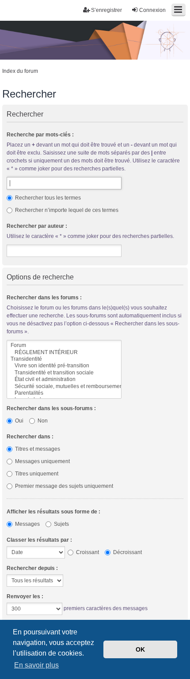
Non (42, 421)
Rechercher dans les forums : (44, 297)
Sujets (61, 524)
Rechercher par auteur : (37, 226)
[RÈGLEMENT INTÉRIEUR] (64, 352)
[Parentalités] (64, 393)
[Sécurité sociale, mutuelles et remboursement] (64, 386)
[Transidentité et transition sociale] (64, 373)
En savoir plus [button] (36, 665)
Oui (18, 421)
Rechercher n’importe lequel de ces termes (66, 210)
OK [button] (140, 649)
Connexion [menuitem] (152, 10)
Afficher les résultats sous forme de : (53, 512)
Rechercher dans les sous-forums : (51, 408)
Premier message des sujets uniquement (63, 486)
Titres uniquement (36, 474)
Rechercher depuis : (32, 568)
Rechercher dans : (30, 437)
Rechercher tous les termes (47, 198)
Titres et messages (37, 449)
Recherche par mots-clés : (40, 135)
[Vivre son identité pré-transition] (64, 365)
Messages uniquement (42, 461)
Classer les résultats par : (39, 540)
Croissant (87, 552)
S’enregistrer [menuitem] (106, 10)
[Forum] (64, 345)
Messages (27, 524)
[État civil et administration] (64, 379)
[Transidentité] (64, 359)
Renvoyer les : (25, 596)
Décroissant (127, 552)
